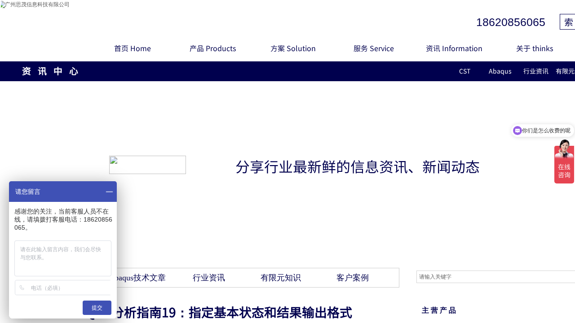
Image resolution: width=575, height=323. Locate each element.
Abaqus (500, 70)
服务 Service (374, 48)
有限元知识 (281, 277)
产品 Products (213, 48)
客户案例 (352, 277)
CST (464, 70)
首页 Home (132, 48)
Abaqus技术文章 (137, 277)
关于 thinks (534, 48)
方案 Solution (293, 48)
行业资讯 (535, 70)
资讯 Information (454, 48)
